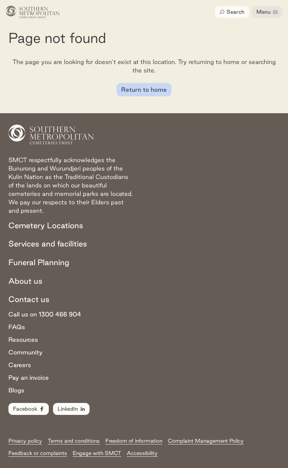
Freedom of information (133, 441)
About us (25, 281)
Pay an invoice (28, 377)
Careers (19, 364)
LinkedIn (68, 409)
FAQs (16, 326)
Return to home (144, 89)
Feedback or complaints (37, 453)
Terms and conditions (74, 441)
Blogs (16, 390)
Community (25, 352)
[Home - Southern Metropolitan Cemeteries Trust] (33, 12)
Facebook (25, 409)
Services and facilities (47, 243)
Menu (263, 12)
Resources (23, 339)
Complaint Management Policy (206, 441)
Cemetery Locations (45, 225)
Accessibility (142, 453)
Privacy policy (25, 441)
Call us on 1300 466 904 (44, 314)
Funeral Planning (38, 262)
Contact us (29, 299)
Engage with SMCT (97, 453)
